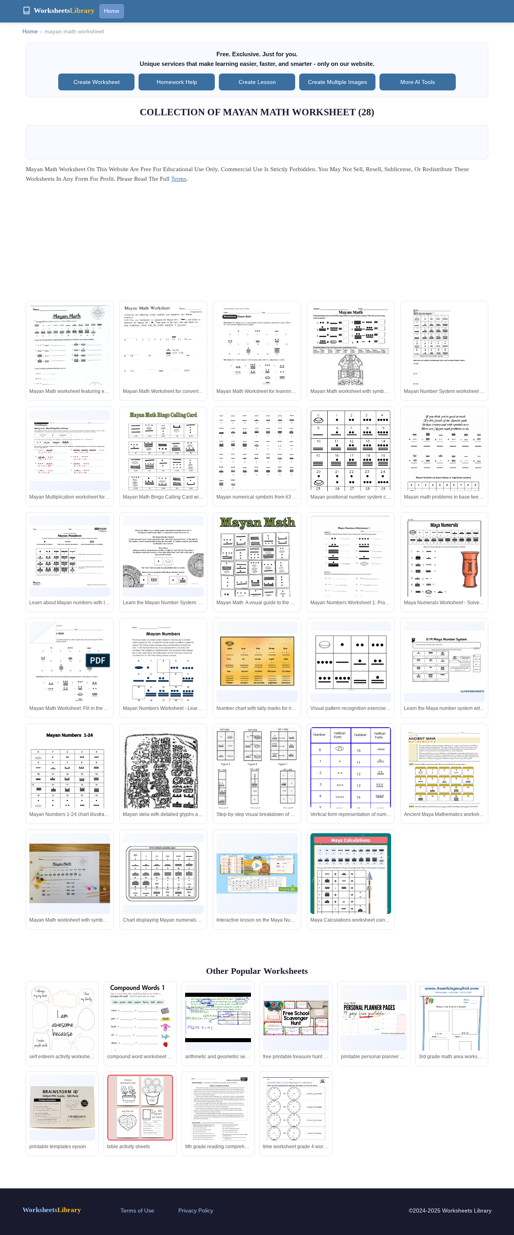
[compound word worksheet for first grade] (140, 1018)
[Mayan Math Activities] (350, 357)
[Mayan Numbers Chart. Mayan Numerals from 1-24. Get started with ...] (69, 771)
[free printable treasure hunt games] (296, 1018)
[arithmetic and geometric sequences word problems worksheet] (218, 1017)
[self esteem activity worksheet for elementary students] (62, 1027)
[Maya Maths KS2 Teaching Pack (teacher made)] (256, 873)
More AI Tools (417, 82)
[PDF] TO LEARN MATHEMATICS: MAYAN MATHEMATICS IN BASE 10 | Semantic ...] (256, 768)
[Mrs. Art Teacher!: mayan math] (444, 464)
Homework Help (177, 82)
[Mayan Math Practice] (444, 357)
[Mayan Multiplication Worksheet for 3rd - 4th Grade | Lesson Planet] (69, 450)
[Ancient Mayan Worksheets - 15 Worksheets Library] (163, 674)
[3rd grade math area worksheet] (452, 1031)
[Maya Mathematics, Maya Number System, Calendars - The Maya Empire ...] (350, 459)
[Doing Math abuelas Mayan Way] (256, 561)
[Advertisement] (257, 244)
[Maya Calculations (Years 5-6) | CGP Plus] (350, 890)
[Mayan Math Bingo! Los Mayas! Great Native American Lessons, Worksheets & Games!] (163, 454)
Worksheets (51, 1210)
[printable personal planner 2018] (374, 1017)
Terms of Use (137, 1210)
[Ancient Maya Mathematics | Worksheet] (444, 778)
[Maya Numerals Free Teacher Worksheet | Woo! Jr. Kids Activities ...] (444, 568)
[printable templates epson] (62, 1107)
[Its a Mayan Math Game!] (256, 450)
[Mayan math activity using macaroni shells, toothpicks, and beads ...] (69, 873)
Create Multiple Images (337, 82)
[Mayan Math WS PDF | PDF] (256, 358)
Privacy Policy (195, 1210)
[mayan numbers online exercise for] (350, 568)
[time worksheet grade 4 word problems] (296, 1117)
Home (111, 11)
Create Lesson (257, 82)
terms (178, 179)
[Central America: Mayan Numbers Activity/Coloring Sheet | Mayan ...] (69, 556)
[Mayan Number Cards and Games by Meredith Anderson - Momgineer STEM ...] (163, 873)
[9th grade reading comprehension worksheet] (218, 1117)
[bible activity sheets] (140, 1108)
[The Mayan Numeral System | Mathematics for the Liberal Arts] (350, 796)
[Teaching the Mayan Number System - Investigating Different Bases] (163, 556)
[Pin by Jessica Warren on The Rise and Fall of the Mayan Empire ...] (69, 356)
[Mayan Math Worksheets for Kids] (163, 360)
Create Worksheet (96, 82)
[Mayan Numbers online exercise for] (444, 662)
